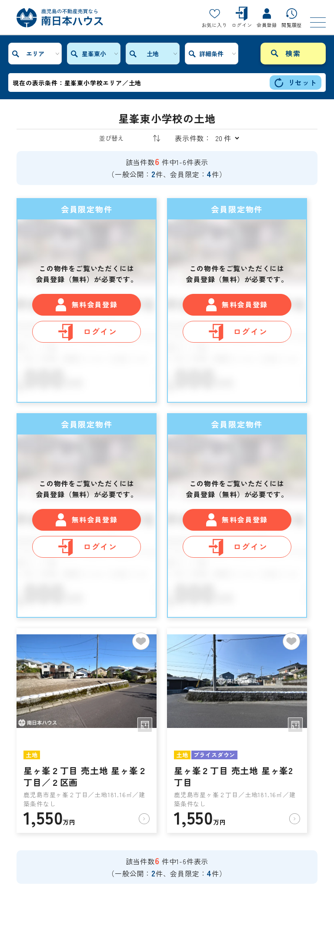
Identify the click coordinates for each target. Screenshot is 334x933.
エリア (35, 53)
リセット (302, 82)
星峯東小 (94, 53)
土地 (153, 53)
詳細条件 (211, 53)
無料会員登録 (95, 304)
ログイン (100, 331)
